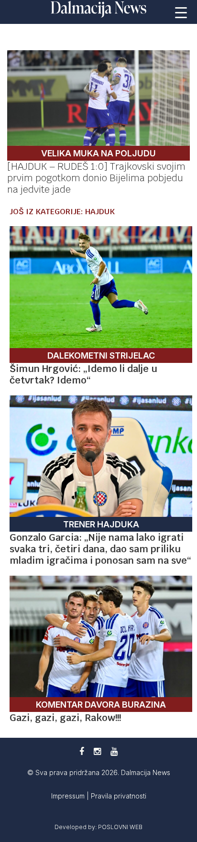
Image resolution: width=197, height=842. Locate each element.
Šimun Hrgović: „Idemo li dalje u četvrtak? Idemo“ (83, 374)
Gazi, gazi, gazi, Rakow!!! (65, 717)
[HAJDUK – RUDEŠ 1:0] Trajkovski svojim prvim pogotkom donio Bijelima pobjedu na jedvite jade (96, 178)
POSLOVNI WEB (120, 827)
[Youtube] (114, 751)
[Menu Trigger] (181, 12)
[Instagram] (97, 751)
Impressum (69, 796)
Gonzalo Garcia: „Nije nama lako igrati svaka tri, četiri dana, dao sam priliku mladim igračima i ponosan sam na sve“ (100, 549)
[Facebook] (82, 751)
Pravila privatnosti (118, 796)
